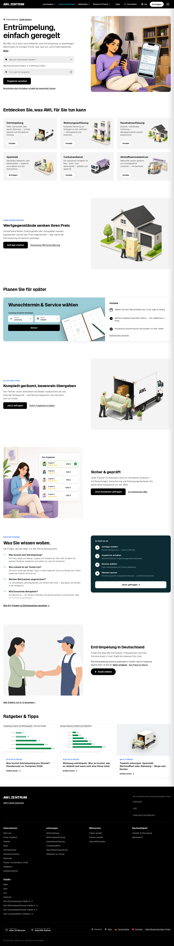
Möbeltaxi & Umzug (55, 854)
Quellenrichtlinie (10, 871)
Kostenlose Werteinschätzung (45, 245)
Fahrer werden (95, 833)
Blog (5, 845)
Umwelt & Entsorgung (142, 833)
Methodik (7, 858)
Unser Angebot (10, 837)
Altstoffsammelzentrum (57, 850)
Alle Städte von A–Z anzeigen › (19, 702)
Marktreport (137, 837)
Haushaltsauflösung (55, 841)
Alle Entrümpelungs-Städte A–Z (18, 901)
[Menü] (168, 4)
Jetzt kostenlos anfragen (108, 491)
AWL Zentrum (13, 4)
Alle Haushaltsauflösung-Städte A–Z (20, 909)
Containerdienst (53, 845)
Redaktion (8, 866)
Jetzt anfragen (15, 405)
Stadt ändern (25, 19)
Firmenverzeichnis (11, 854)
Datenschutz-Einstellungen (144, 815)
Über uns (7, 833)
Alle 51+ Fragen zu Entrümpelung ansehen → (26, 605)
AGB (135, 808)
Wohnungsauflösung (55, 837)
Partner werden (96, 837)
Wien (5, 884)
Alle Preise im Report (138, 665)
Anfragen (156, 4)
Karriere (6, 841)
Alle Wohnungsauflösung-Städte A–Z (20, 905)
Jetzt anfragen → (131, 584)
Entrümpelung (52, 833)
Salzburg (7, 897)
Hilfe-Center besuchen (13, 803)
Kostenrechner (9, 850)
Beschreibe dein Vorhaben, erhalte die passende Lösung (29, 88)
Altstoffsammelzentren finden (158, 929)
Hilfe (118, 4)
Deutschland (123, 929)
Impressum (137, 801)
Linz (5, 893)
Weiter (34, 327)
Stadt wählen (105, 671)
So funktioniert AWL (137, 491)
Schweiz (139, 929)
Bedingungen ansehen (119, 335)
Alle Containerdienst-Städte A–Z (18, 914)
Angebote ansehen (17, 81)
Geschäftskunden (97, 841)
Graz (5, 888)
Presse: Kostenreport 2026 (15, 862)
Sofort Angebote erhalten (42, 405)
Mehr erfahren (120, 665)
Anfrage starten (15, 245)
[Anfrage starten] (131, 54)
